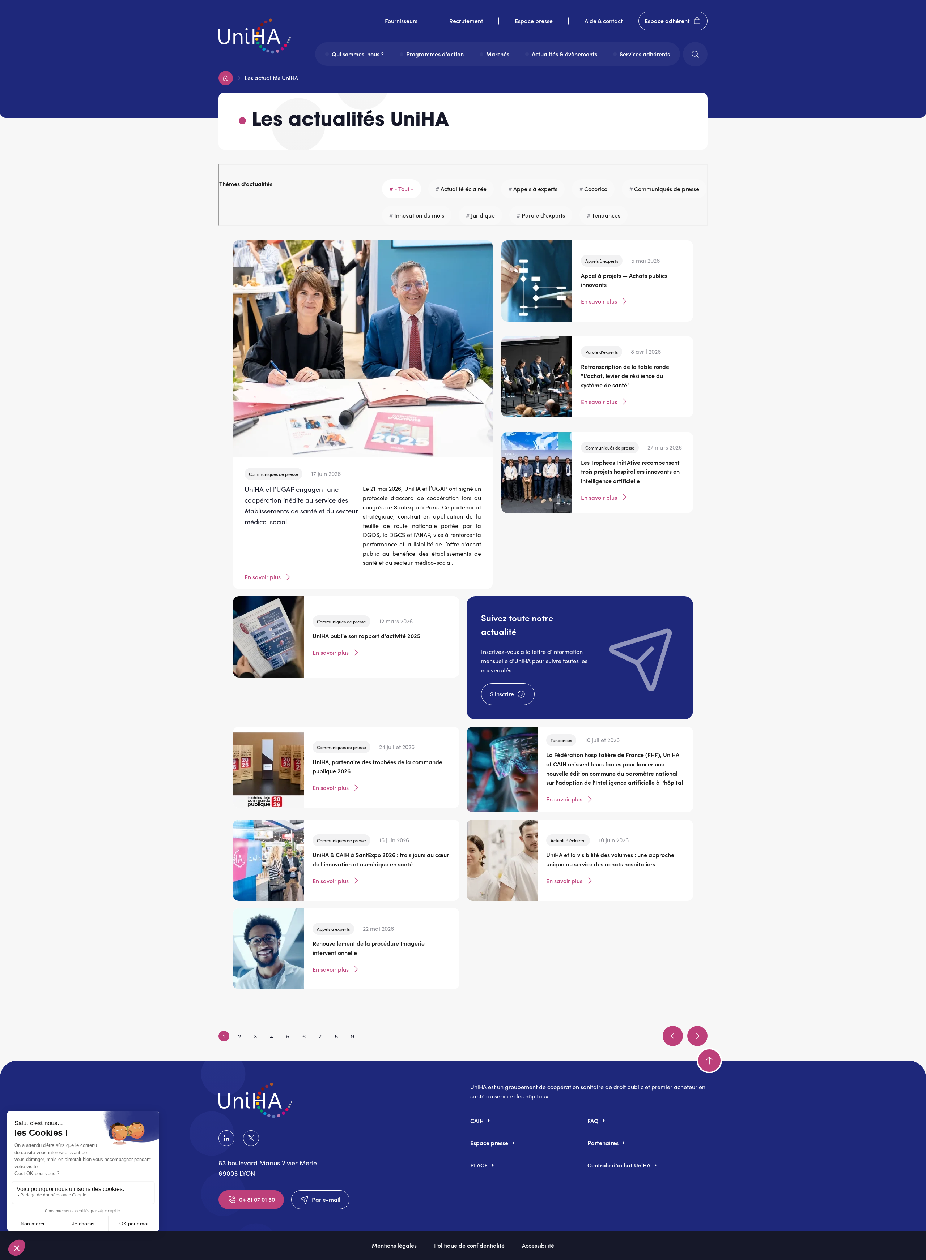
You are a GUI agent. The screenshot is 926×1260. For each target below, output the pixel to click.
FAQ (593, 1120)
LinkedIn (227, 1138)
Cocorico (595, 189)
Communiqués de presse (666, 189)
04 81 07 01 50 (257, 1199)
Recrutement (466, 21)
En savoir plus (263, 577)
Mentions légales (394, 1245)
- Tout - (404, 189)
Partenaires (603, 1143)
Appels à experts (535, 189)
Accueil (225, 78)
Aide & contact (604, 21)
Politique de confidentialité (469, 1245)
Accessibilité (538, 1245)
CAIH (477, 1120)
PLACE (479, 1165)
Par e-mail (326, 1199)
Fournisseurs (401, 21)
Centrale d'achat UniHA (618, 1165)
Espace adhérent (667, 21)
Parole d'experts (543, 215)
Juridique (483, 215)
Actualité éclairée (464, 189)
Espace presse (534, 21)
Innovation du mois (419, 215)
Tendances (606, 215)
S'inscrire (502, 694)
